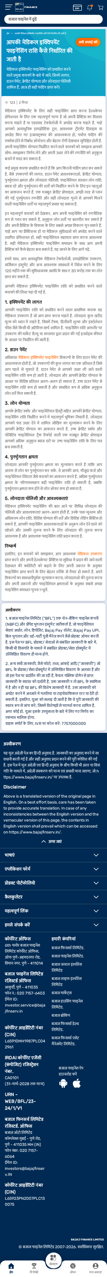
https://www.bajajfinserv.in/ (35, 832)
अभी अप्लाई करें (88, 42)
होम (11, 1272)
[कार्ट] (100, 7)
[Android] (63, 1084)
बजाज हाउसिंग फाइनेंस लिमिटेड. (67, 1004)
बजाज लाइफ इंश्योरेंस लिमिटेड (67, 981)
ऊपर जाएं (55, 841)
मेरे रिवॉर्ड (34, 1272)
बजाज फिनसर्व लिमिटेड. (68, 947)
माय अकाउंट (95, 1272)
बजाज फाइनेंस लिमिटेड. (68, 956)
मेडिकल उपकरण (90, 554)
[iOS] (76, 1084)
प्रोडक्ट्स (53, 1264)
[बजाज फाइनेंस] (26, 7)
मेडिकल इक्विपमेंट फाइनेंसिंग (38, 357)
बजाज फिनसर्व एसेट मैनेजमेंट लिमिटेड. (65, 1041)
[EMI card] (77, 8)
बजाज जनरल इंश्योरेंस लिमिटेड (67, 967)
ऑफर (73, 1272)
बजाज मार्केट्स (62, 993)
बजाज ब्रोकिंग (61, 1015)
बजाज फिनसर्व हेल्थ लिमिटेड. (65, 1026)
